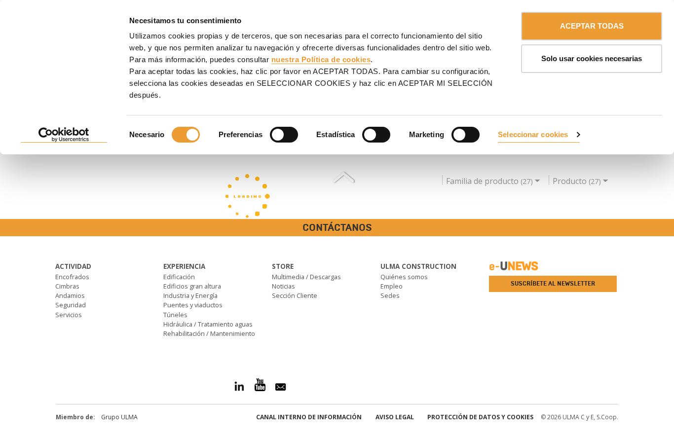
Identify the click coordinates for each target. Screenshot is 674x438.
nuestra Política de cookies (321, 59)
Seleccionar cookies (533, 134)
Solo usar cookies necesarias (591, 58)
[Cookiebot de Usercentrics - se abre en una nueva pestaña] (64, 135)
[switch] (284, 135)
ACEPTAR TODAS (592, 26)
